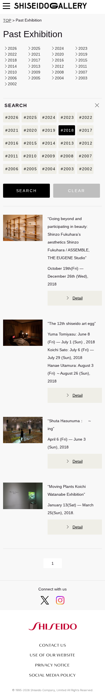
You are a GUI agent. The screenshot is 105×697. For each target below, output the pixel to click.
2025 (35, 48)
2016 (59, 60)
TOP (7, 20)
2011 (82, 66)
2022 (12, 54)
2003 (82, 78)
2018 (12, 60)
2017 (35, 60)
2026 (12, 48)
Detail (78, 298)
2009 (35, 72)
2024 (59, 48)
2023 (82, 48)
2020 (59, 54)
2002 (12, 84)
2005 (35, 78)
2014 (12, 66)
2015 (82, 60)
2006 (12, 78)
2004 (59, 78)
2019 (82, 54)
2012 (59, 66)
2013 (35, 66)
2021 (35, 54)
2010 (12, 72)
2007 (82, 72)
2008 (59, 72)
